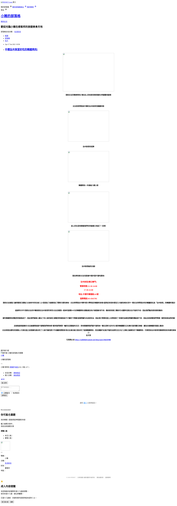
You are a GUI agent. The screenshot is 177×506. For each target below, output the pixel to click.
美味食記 (17, 373)
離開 (11, 502)
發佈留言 (4, 395)
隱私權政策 (100, 477)
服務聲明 (108, 477)
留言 (16, 367)
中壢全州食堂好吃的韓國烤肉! (21, 49)
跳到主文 (4, 21)
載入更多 (4, 383)
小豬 (2, 355)
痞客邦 (12, 367)
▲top (3, 379)
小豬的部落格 (10, 16)
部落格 (7, 38)
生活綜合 (17, 32)
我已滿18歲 (5, 502)
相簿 (6, 36)
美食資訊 (17, 375)
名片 (6, 41)
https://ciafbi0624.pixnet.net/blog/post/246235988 (93, 340)
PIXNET (73, 477)
